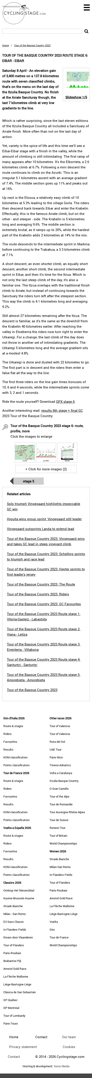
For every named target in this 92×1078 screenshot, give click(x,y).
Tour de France (59, 937)
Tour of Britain (58, 836)
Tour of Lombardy (14, 1016)
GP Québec (10, 1000)
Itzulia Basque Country (64, 781)
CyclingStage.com (26, 13)
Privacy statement (23, 1046)
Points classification (16, 765)
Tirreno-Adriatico (60, 765)
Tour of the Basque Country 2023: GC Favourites (44, 604)
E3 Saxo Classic (13, 922)
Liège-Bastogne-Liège (17, 984)
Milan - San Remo (14, 914)
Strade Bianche (13, 906)
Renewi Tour (57, 828)
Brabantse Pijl (12, 961)
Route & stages (13, 726)
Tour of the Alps (59, 796)
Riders (7, 734)
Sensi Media (61, 1066)
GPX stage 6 (65, 401)
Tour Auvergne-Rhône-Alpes (67, 812)
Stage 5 (28, 481)
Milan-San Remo (60, 867)
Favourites (10, 742)
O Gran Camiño (59, 789)
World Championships (63, 843)
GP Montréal (11, 1008)
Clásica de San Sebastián (19, 992)
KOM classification (15, 757)
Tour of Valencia (60, 726)
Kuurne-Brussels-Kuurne (18, 898)
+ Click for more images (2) (46, 469)
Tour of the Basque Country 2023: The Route (41, 584)
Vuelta (54, 922)
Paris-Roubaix (12, 953)
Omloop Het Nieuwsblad (18, 890)
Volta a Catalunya (61, 773)
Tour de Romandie (61, 804)
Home (5, 45)
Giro (52, 929)
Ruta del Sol (57, 742)
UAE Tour (55, 749)
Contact (14, 1056)
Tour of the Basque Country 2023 (32, 690)
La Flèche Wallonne (15, 976)
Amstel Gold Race (14, 969)
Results (8, 749)
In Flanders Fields (14, 929)
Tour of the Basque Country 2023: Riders (38, 594)
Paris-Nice (56, 757)
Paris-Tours (10, 1023)
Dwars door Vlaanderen (18, 937)
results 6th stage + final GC (62, 410)
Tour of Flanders (13, 945)
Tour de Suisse (59, 820)
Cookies (69, 1046)
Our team (69, 1037)
